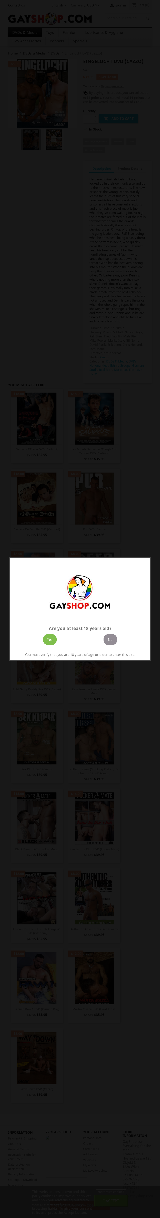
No (110, 639)
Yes (49, 639)
